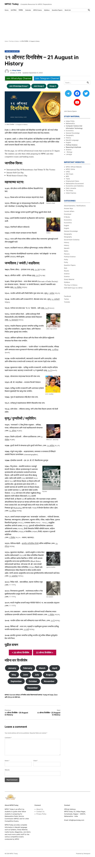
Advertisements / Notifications (75, 206)
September (16, 681)
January (12, 668)
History (68, 138)
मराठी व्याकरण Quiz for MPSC (73, 288)
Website (7, 770)
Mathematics (70, 123)
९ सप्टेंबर (51, 293)
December (32, 688)
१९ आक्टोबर (13, 576)
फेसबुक (51, 695)
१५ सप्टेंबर (51, 445)
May (14, 674)
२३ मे (38, 275)
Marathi (66, 248)
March (42, 668)
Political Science (70, 257)
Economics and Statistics (75, 186)
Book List (68, 10)
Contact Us (40, 811)
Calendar (28, 10)
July (37, 674)
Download (67, 214)
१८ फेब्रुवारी (13, 320)
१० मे (47, 308)
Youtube (67, 302)
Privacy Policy (41, 814)
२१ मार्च (26, 629)
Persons (67, 254)
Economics (70, 131)
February (27, 668)
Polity (66, 259)
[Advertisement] (47, 26)
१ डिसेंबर (12, 537)
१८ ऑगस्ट (12, 430)
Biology (69, 152)
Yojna (68, 179)
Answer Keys (68, 208)
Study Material (69, 279)
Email (35, 760)
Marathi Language (72, 140)
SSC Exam (69, 174)
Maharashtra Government (75, 183)
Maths (66, 251)
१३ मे (53, 620)
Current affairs (69, 211)
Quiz (65, 268)
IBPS (67, 176)
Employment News (72, 181)
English (68, 142)
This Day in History (14, 41)
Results (66, 271)
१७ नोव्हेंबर (18, 287)
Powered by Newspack (83, 853)
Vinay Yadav (16, 70)
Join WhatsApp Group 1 (18, 86)
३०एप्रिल (55, 349)
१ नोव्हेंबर (51, 614)
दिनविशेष (21, 10)
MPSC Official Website (74, 167)
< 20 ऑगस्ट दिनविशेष (20, 652)
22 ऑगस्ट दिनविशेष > (44, 652)
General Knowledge (73, 133)
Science (68, 150)
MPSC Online (70, 169)
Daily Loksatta (71, 188)
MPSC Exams (37, 10)
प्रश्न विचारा (13, 10)
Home (6, 10)
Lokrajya (69, 154)
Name (7, 760)
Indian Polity (70, 121)
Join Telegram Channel (47, 78)
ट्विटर (56, 695)
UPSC (68, 172)
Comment (8, 737)
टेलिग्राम (10, 697)
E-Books (67, 217)
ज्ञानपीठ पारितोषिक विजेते (30, 543)
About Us (39, 809)
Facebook (67, 296)
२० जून (37, 269)
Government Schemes (71, 240)
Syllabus (47, 10)
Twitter (66, 299)
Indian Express (71, 193)
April (54, 668)
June (25, 674)
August (49, 674)
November (49, 681)
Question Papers (57, 10)
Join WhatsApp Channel (18, 78)
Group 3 (52, 86)
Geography (70, 135)
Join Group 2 (39, 86)
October (33, 681)
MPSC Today (12, 4)
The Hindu (69, 190)
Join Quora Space (70, 111)
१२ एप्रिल (12, 510)
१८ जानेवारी (55, 299)
